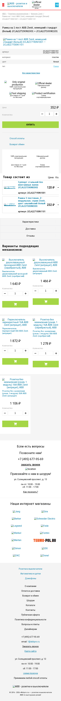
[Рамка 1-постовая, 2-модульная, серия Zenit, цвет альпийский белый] (10, 205)
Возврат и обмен (30, 596)
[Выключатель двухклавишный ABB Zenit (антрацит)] (46, 262)
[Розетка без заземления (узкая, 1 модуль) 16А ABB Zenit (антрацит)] (15, 383)
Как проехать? (30, 492)
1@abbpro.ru (34, 641)
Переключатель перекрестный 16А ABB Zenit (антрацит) (15, 331)
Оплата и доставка (30, 591)
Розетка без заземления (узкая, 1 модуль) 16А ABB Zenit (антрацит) (14, 393)
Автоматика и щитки (30, 573)
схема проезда (30, 673)
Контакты (30, 610)
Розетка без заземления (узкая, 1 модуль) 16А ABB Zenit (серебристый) (45, 333)
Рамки (56, 66)
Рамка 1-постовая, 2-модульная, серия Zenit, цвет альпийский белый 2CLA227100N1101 (31, 202)
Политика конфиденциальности (30, 619)
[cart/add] (15, 304)
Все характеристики (31, 73)
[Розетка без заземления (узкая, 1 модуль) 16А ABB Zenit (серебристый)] (46, 323)
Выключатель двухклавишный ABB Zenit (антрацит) (45, 271)
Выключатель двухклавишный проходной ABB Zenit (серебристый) (14, 273)
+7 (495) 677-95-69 (30, 459)
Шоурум (30, 600)
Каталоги (30, 605)
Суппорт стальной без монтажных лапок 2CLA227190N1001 (30, 185)
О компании (30, 586)
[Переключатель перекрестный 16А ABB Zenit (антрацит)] (15, 322)
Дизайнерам (30, 629)
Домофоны (30, 578)
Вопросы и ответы (30, 624)
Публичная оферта (30, 615)
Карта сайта (30, 651)
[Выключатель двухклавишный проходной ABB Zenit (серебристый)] (15, 263)
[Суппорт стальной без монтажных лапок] (10, 187)
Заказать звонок (30, 465)
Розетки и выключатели (30, 569)
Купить (30, 124)
